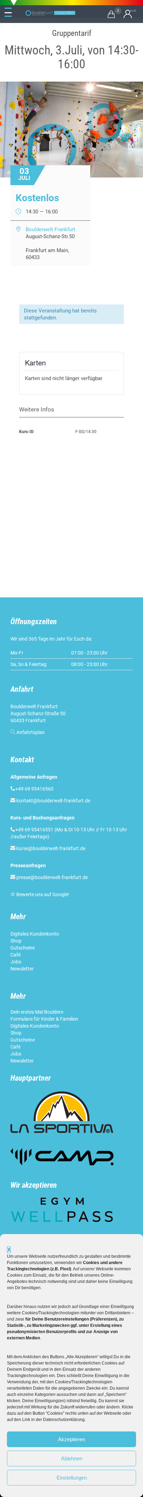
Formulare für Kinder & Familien (44, 1019)
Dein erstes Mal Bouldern (37, 1012)
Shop (16, 941)
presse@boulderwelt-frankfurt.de (52, 877)
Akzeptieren (71, 1439)
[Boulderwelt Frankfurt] (50, 13)
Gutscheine (22, 948)
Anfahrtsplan (30, 732)
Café (15, 955)
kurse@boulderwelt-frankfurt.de (50, 848)
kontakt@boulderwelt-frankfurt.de (53, 800)
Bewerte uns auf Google (42, 894)
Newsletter (22, 968)
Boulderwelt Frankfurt (50, 229)
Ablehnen (71, 1458)
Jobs (15, 962)
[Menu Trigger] (8, 12)
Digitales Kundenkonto (35, 934)
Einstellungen (72, 1478)
